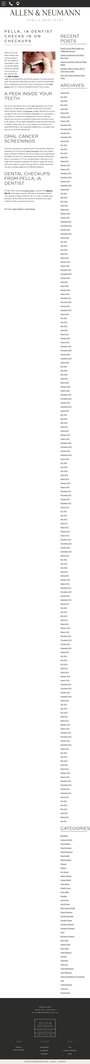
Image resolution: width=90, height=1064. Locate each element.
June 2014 (63, 660)
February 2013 (65, 724)
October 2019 (65, 403)
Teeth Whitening (66, 973)
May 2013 (64, 712)
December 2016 (65, 539)
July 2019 (63, 415)
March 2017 (64, 527)
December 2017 (65, 491)
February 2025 (65, 165)
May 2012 (64, 761)
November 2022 (66, 274)
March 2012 (64, 769)
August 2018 (64, 459)
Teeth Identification (67, 969)
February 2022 (65, 290)
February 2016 (65, 580)
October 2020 (65, 354)
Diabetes (63, 868)
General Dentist (30, 209)
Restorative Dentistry (67, 936)
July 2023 (63, 242)
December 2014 (65, 636)
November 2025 (66, 129)
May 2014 (64, 664)
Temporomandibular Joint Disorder (72, 977)
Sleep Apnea (64, 948)
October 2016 (65, 547)
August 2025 (64, 141)
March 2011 (64, 817)
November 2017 (66, 495)
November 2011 (66, 785)
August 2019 (64, 411)
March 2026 (64, 113)
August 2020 (64, 362)
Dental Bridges (65, 844)
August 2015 (64, 604)
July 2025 (63, 145)
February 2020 (65, 387)
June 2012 (63, 757)
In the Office (64, 892)
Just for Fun (64, 900)
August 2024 (64, 189)
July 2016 (63, 560)
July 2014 (63, 656)
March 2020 (64, 382)
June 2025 (63, 149)
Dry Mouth (64, 872)
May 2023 (64, 250)
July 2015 (63, 608)
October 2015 (65, 596)
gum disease (28, 111)
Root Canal (64, 940)
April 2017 (64, 523)
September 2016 (66, 551)
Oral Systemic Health (67, 908)
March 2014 (64, 672)
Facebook (44, 1050)
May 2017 (64, 519)
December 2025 (65, 125)
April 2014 (64, 668)
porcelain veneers (28, 191)
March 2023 (64, 258)
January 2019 (64, 439)
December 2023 (65, 222)
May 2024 (64, 201)
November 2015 (66, 592)
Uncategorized (65, 993)
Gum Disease (64, 884)
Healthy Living (65, 888)
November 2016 (66, 543)
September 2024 (66, 185)
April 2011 (64, 813)
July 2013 (63, 704)
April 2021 (64, 330)
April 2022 (64, 282)
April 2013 (64, 716)
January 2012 (64, 777)
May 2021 (64, 326)
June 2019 (63, 419)
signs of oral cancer (32, 151)
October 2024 (65, 181)
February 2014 (65, 676)
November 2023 (66, 226)
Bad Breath (64, 836)
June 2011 (63, 805)
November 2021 (66, 302)
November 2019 (66, 399)
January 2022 (64, 294)
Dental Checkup (65, 848)
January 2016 (64, 584)
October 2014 (65, 644)
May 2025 (64, 153)
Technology (64, 960)
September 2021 (66, 310)
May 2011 (64, 809)
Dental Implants (65, 860)
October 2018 (65, 451)
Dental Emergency (66, 852)
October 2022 (65, 278)
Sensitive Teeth (65, 944)
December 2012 (65, 733)
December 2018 (65, 443)
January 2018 (64, 487)
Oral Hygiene (65, 904)
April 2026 (64, 109)
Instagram (44, 1047)
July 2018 (63, 463)
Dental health (64, 856)
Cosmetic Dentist (66, 840)
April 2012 (64, 765)
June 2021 (63, 322)
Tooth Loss (64, 989)
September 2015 (66, 600)
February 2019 (65, 435)
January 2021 (64, 342)
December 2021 (65, 298)
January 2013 (64, 728)
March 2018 (64, 479)
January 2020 (64, 390)
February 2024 (65, 213)
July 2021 (63, 318)
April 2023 (64, 254)
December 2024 (65, 173)
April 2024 (64, 205)
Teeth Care (64, 965)
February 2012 (65, 773)
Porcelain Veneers (66, 920)
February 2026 (65, 117)
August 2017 (64, 507)
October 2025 (65, 133)
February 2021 (65, 338)
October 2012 (65, 741)
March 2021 (64, 334)
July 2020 (63, 366)
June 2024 (63, 197)
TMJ (62, 981)
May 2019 (64, 423)
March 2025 (64, 161)
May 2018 (64, 471)
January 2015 (64, 632)
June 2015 (63, 612)
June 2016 (63, 564)
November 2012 (66, 737)
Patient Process (70, 1050)
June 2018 (63, 467)
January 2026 (64, 121)
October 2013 (65, 692)
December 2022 (65, 270)
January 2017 (64, 535)
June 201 (63, 821)
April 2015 (64, 620)
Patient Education (66, 912)
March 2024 (64, 209)
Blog (70, 1054)
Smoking (63, 956)
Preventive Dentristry (67, 928)
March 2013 (64, 721)
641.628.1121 (62, 1061)
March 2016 (64, 576)
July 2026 (63, 97)
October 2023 (65, 230)
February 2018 (65, 483)
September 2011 (66, 793)
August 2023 (64, 238)
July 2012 (63, 753)
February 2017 (65, 531)
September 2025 (66, 137)
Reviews (44, 1054)
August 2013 (64, 700)
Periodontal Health (66, 916)
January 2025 (64, 169)
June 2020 (63, 370)
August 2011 (64, 797)
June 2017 (63, 515)
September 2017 (66, 503)
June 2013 (63, 708)
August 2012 (64, 749)
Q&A (62, 932)
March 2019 (64, 431)
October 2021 (65, 306)
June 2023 (63, 246)
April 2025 (64, 157)
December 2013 (65, 684)
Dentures (63, 864)
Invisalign (63, 896)
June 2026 (63, 101)
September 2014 (66, 648)
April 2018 (64, 475)
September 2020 (66, 358)
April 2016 (64, 572)
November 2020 (66, 350)
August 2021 (64, 314)
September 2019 (66, 407)
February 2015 (65, 628)
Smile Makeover (65, 952)
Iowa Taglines (18, 1050)
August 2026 (64, 93)
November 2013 (66, 688)
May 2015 (64, 616)
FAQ (69, 1047)
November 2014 (66, 640)
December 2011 (65, 781)
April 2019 (64, 427)
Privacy (19, 1047)
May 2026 (64, 105)
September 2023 (66, 234)
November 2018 (66, 447)
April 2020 (64, 378)
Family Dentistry (18, 209)
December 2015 (65, 588)
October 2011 (65, 789)
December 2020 (65, 346)
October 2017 (65, 499)
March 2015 (64, 624)
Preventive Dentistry (67, 924)
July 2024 (63, 193)
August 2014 (64, 652)
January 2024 (64, 217)
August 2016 (64, 555)
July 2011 (63, 801)
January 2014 (64, 680)
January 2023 (64, 266)
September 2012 (66, 745)
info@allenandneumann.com (36, 1061)
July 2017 (63, 511)
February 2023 (65, 262)
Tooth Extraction (66, 985)
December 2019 (65, 395)
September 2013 (66, 696)
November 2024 (66, 177)
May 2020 (64, 374)
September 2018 (66, 455)
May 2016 (64, 568)
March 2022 (64, 286)
